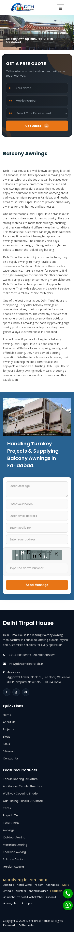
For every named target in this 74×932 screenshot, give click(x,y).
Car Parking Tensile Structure (23, 801)
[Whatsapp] (65, 903)
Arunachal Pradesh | (15, 897)
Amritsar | (22, 891)
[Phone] (65, 892)
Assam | (51, 897)
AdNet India (26, 925)
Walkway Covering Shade (20, 794)
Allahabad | (53, 885)
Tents (7, 808)
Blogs (6, 737)
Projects (8, 729)
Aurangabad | (12, 903)
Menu (60, 8)
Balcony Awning (13, 859)
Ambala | (9, 891)
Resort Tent (11, 823)
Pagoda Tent (12, 815)
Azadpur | (28, 903)
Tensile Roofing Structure (20, 779)
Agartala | (9, 885)
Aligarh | (40, 885)
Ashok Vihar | (37, 897)
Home (7, 715)
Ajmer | (29, 885)
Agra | (20, 885)
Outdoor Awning (14, 837)
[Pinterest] (25, 692)
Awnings (8, 830)
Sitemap (9, 751)
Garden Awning (13, 867)
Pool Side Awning (14, 852)
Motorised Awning (15, 845)
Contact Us (11, 758)
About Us (9, 722)
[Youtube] (16, 692)
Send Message (37, 585)
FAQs (6, 744)
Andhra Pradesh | (39, 891)
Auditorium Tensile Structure (22, 786)
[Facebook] (6, 692)
